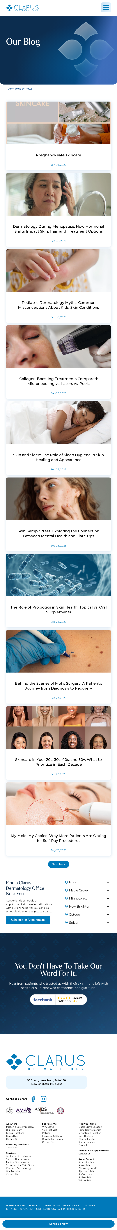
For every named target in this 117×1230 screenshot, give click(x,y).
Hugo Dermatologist (89, 1130)
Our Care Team (14, 1130)
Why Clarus (48, 1127)
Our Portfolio (13, 1171)
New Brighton (86, 1136)
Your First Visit (49, 1130)
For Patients (49, 1124)
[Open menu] (106, 7)
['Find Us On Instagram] (43, 1099)
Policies (46, 1133)
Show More (59, 864)
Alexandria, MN (86, 1162)
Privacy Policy (72, 1205)
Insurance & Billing (52, 1136)
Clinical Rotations (15, 1133)
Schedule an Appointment (28, 919)
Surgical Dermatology (17, 1159)
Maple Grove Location (90, 1127)
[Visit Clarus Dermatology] (45, 1062)
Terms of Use (51, 1205)
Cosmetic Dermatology (18, 1168)
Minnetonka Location (89, 1133)
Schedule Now (58, 1223)
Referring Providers (17, 1144)
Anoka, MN (84, 1165)
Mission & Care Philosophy (20, 1127)
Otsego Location (87, 1139)
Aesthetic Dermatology (18, 1156)
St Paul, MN (84, 1177)
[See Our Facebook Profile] (58, 999)
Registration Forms (52, 1139)
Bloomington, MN (88, 1168)
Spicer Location (86, 1142)
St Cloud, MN (85, 1174)
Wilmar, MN (84, 1180)
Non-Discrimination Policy (23, 1205)
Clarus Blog (12, 1136)
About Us (11, 1124)
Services (11, 1153)
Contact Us (12, 1139)
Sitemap (90, 1205)
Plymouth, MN (86, 1171)
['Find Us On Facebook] (33, 1099)
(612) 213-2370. (43, 911)
